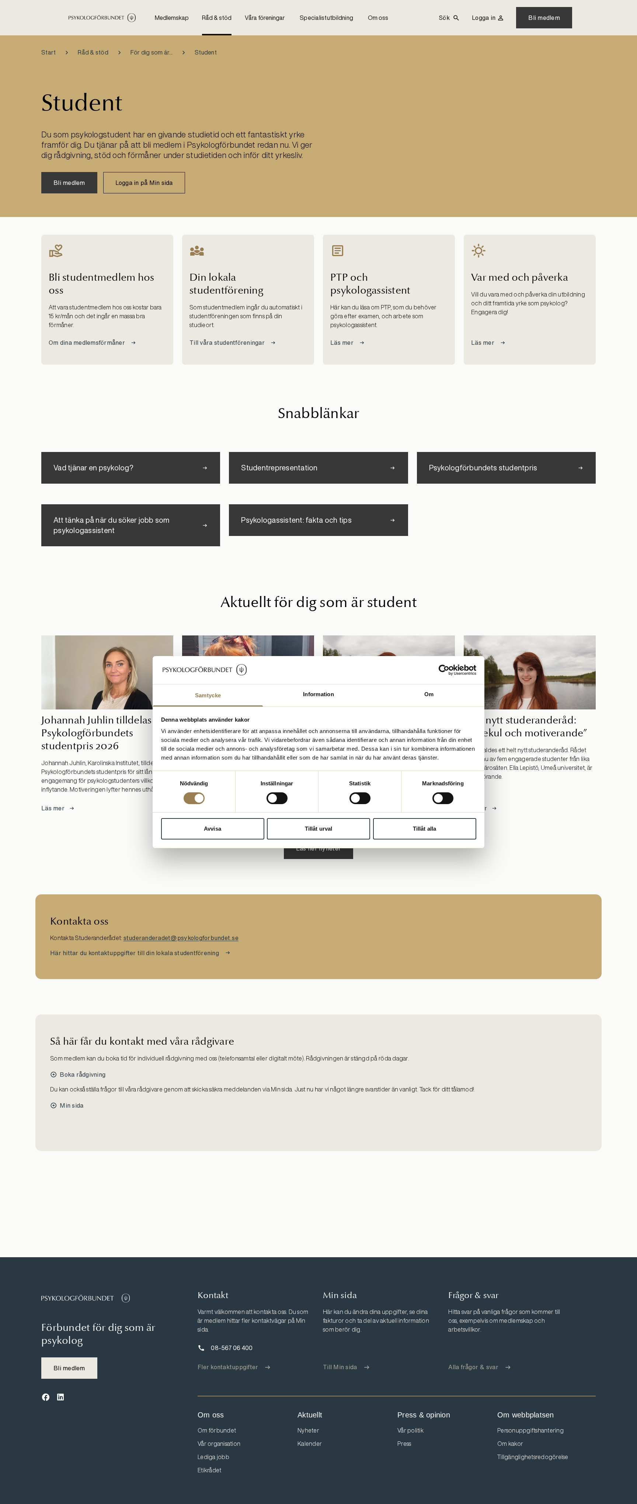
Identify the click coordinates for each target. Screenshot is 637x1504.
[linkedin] (60, 1397)
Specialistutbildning (326, 17)
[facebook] (46, 1397)
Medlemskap (172, 17)
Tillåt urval (318, 828)
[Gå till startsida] (85, 1298)
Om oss (378, 17)
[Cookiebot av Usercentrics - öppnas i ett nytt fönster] (444, 670)
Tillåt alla (424, 828)
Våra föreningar (265, 17)
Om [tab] (429, 694)
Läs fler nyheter (318, 848)
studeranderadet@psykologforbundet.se (181, 937)
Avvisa (212, 828)
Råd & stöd (217, 17)
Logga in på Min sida (144, 182)
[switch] (277, 798)
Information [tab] (318, 694)
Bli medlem (544, 17)
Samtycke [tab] (208, 695)
